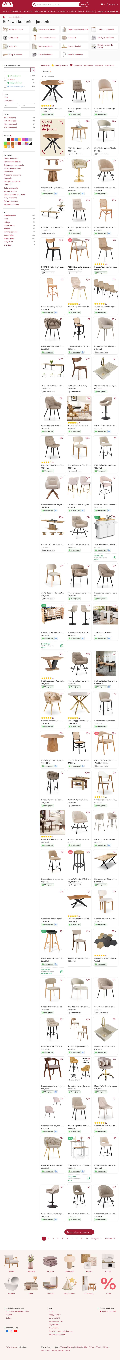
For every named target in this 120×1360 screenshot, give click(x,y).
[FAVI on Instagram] (11, 1331)
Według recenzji (61, 65)
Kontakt (9, 1315)
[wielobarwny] (26, 143)
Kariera (8, 1318)
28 (115, 121)
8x (106, 304)
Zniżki (108, 1293)
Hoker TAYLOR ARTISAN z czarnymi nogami (85, 879)
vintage (7, 222)
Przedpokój (88, 1293)
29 (115, 733)
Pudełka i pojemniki (12, 168)
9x (53, 462)
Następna (95, 1239)
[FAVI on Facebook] (7, 1331)
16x (106, 264)
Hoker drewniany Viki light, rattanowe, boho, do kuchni (64, 307)
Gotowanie (8, 172)
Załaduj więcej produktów (78, 1232)
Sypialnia (90, 11)
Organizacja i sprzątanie (14, 165)
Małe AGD (8, 185)
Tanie (6, 97)
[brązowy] (12, 143)
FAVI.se (106, 1347)
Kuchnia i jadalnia (15, 17)
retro (6, 219)
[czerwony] (12, 139)
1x (52, 836)
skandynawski (10, 215)
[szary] (30, 139)
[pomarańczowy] (8, 143)
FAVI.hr (92, 1347)
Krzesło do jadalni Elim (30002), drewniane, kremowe (90, 1046)
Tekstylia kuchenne (12, 181)
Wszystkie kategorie (106, 11)
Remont (52, 11)
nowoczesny (9, 238)
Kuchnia (62, 11)
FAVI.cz (63, 1347)
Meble (6, 11)
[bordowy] (19, 143)
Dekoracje (16, 11)
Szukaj (83, 4)
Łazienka (71, 11)
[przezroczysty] (23, 143)
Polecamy (45, 65)
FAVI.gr (61, 1350)
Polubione (77, 65)
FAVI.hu (84, 1347)
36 (89, 773)
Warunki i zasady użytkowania (61, 1331)
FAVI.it (99, 1347)
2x (53, 718)
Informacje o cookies (57, 1334)
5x (79, 916)
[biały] (5, 139)
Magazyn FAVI (54, 1324)
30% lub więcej (10, 127)
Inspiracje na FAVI (56, 1321)
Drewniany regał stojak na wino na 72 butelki (60, 632)
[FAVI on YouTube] (15, 1331)
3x (79, 304)
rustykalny (8, 242)
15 (62, 161)
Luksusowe (8, 101)
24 (115, 931)
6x (79, 718)
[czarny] (8, 139)
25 (89, 240)
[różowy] (23, 139)
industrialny (9, 235)
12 (89, 121)
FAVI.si (67, 1350)
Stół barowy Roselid (102, 632)
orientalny (8, 245)
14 (115, 200)
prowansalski (9, 225)
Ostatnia (108, 1239)
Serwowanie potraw (12, 162)
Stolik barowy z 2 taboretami (80, 1165)
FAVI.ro (77, 1347)
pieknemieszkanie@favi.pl (18, 1311)
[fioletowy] (26, 139)
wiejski (7, 229)
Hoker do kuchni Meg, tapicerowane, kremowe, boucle (90, 505)
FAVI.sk (70, 1347)
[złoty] (5, 146)
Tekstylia (28, 11)
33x (53, 106)
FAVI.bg (54, 1350)
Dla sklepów (53, 1328)
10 (115, 319)
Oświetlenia (40, 11)
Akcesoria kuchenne (12, 175)
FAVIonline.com (12, 1347)
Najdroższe (109, 65)
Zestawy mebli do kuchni (14, 195)
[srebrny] (8, 146)
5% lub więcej (10, 118)
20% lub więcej (10, 124)
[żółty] (19, 139)
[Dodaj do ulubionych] (62, 279)
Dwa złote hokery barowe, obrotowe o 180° (86, 1086)
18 (62, 81)
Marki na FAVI (54, 1318)
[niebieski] (16, 139)
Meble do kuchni (11, 158)
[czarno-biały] (30, 143)
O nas (51, 1311)
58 (62, 359)
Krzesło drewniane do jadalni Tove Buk (57, 1086)
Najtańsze (99, 65)
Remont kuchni (10, 191)
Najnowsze (88, 65)
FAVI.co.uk (45, 1350)
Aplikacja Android (109, 1311)
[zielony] (5, 143)
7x (53, 678)
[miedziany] (12, 146)
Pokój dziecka (69, 1293)
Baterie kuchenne (11, 204)
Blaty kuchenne (10, 198)
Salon (81, 11)
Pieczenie (8, 178)
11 (62, 733)
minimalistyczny (10, 232)
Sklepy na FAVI (55, 1315)
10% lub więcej (10, 121)
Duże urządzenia (11, 188)
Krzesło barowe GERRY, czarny (54, 958)
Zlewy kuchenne (11, 201)
